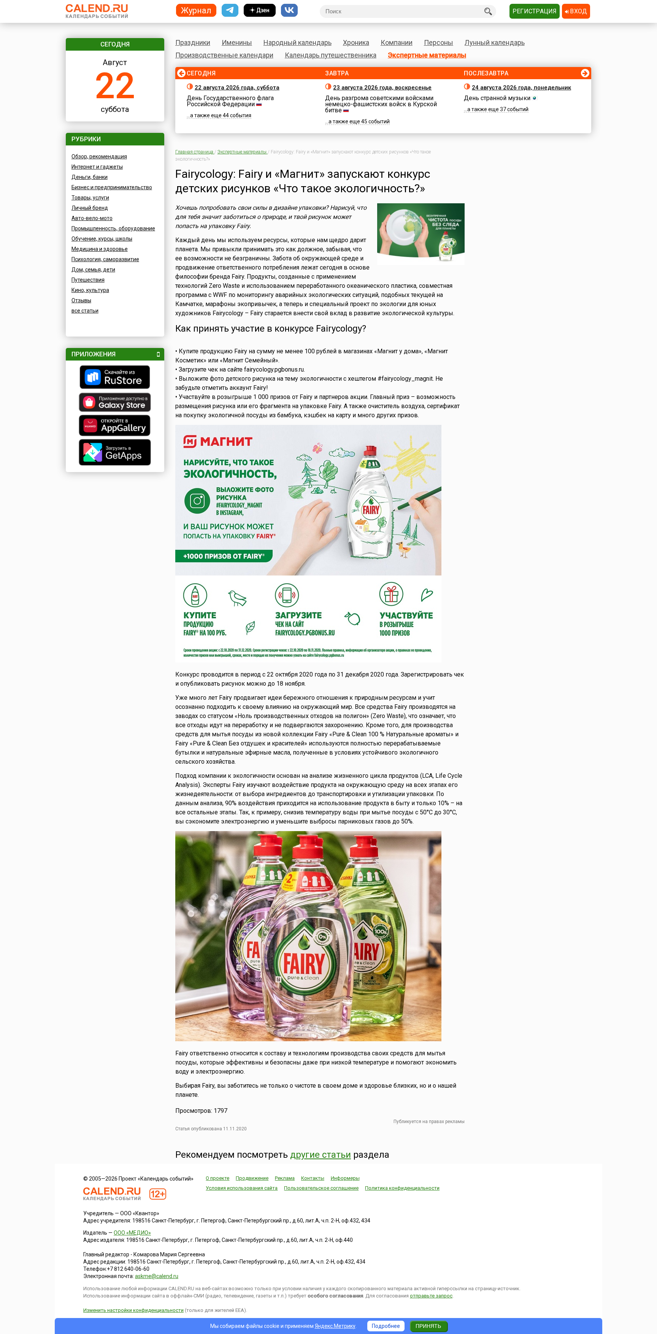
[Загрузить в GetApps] (115, 453)
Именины (237, 42)
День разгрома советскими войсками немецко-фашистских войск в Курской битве (381, 104)
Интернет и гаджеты (97, 167)
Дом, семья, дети (93, 269)
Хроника (356, 42)
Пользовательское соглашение (321, 1188)
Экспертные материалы (427, 55)
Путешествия (88, 280)
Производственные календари (224, 55)
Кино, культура (90, 290)
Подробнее (386, 1326)
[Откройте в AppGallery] (115, 426)
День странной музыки (497, 98)
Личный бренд (89, 208)
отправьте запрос (431, 1296)
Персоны (438, 42)
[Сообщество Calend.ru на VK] (289, 10)
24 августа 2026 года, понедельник (521, 87)
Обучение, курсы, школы (101, 239)
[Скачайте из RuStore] (115, 378)
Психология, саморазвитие (105, 259)
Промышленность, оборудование (113, 228)
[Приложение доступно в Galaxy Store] (115, 403)
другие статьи (320, 1154)
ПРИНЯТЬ (428, 1326)
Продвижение (252, 1178)
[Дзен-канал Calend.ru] (260, 10)
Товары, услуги (90, 198)
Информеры (345, 1178)
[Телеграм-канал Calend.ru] (230, 10)
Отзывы (81, 300)
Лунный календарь (495, 42)
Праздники (192, 42)
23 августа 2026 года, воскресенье (382, 87)
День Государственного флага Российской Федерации (230, 101)
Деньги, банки (89, 177)
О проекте (217, 1178)
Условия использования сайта (242, 1188)
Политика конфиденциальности (402, 1188)
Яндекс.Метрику (335, 1326)
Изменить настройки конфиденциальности (133, 1310)
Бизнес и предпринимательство (111, 187)
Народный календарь (297, 42)
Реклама (285, 1178)
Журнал (196, 10)
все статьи (84, 311)
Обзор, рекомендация (99, 156)
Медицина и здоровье (99, 249)
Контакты (312, 1178)
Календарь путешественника (330, 55)
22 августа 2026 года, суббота (237, 87)
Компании (397, 42)
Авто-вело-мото (92, 218)
